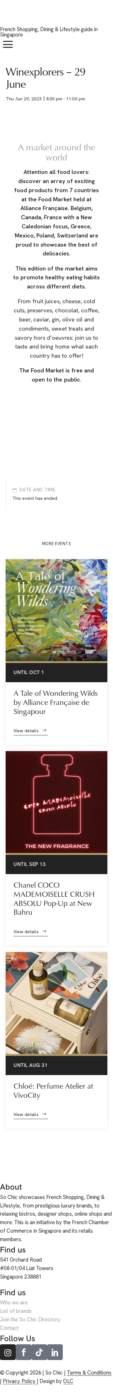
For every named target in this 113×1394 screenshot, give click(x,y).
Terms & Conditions (89, 1372)
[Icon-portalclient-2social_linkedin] (55, 1352)
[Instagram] (8, 1352)
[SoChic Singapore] (8, 16)
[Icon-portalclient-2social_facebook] (23, 1352)
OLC (68, 1381)
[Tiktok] (39, 1352)
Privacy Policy (20, 1381)
